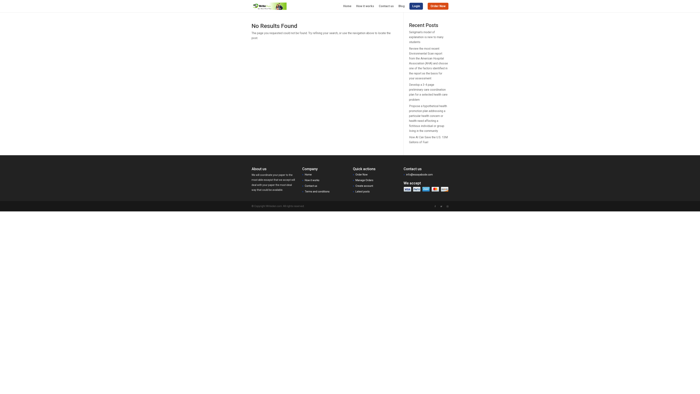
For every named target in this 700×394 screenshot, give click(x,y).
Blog (401, 6)
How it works (365, 6)
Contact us (386, 6)
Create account (364, 185)
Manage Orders (364, 180)
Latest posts (362, 191)
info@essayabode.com (419, 174)
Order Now (361, 174)
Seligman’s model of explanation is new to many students (426, 37)
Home (347, 6)
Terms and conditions (317, 191)
